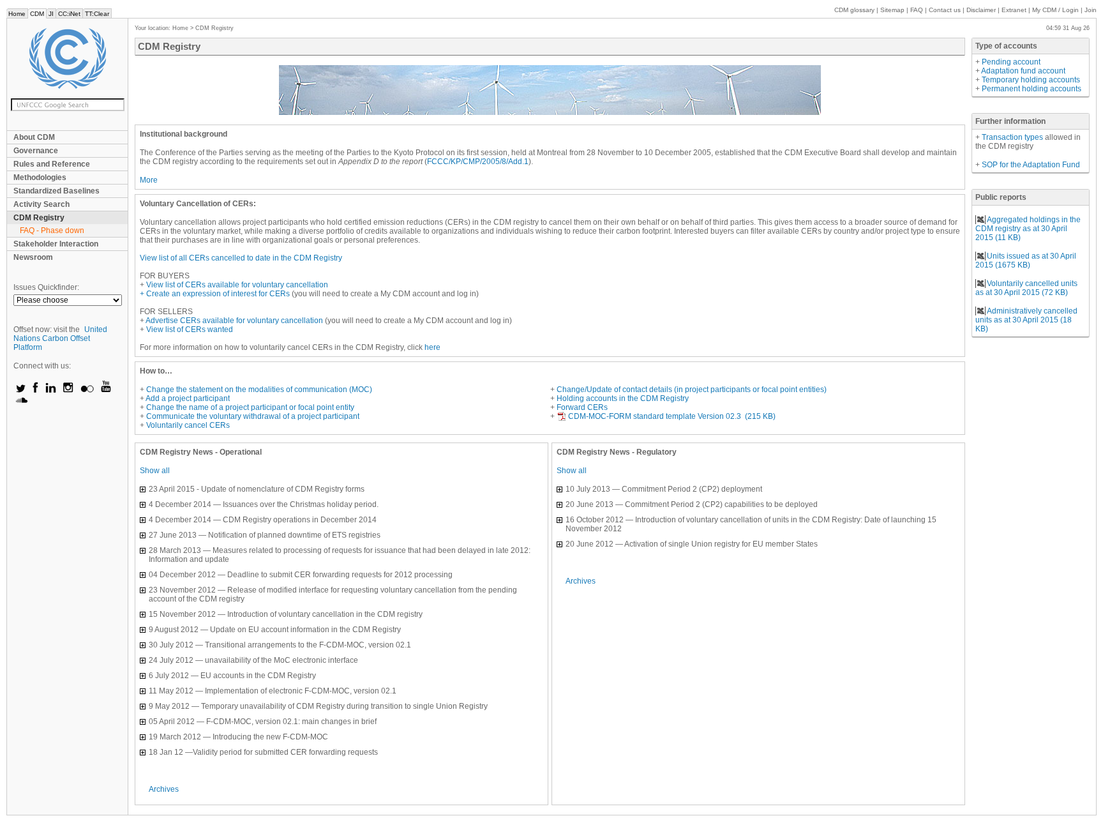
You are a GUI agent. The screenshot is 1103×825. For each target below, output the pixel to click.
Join (1090, 9)
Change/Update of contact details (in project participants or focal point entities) (692, 389)
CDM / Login (1056, 9)
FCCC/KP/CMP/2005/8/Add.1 (478, 161)
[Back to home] (67, 58)
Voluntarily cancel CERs (188, 425)
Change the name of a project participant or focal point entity (250, 407)
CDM (37, 13)
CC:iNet (69, 13)
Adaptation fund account (1023, 70)
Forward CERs (582, 407)
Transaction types (1013, 137)
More (149, 180)
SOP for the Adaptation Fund (1031, 164)
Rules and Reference (51, 164)
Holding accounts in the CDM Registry (623, 398)
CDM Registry (38, 217)
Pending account (1011, 61)
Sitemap (892, 9)
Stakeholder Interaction (55, 243)
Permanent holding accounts (1031, 88)
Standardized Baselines (56, 190)
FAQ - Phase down (52, 230)
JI (51, 13)
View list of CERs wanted (189, 329)
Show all (155, 470)
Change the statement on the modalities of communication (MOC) (259, 389)
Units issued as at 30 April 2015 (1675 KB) (1025, 260)
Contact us (945, 9)
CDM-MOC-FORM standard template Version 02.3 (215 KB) (672, 416)
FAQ (916, 9)
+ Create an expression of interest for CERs (216, 293)
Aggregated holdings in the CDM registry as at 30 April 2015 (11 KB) (1028, 228)
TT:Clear (97, 13)
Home (17, 13)
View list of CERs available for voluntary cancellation (237, 284)
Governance (35, 150)
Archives (164, 789)
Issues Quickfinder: (46, 287)
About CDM (34, 137)
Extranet (1014, 9)
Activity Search (41, 204)
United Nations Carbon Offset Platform (60, 338)
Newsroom (33, 257)
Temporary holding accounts (1031, 79)
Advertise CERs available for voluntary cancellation (234, 320)
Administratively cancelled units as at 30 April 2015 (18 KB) (1026, 320)
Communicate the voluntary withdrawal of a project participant (252, 416)
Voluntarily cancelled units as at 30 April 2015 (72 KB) (1026, 288)
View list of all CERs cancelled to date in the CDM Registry (241, 258)
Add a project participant (188, 398)
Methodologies (39, 177)
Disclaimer (981, 9)
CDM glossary (854, 9)
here (432, 347)
